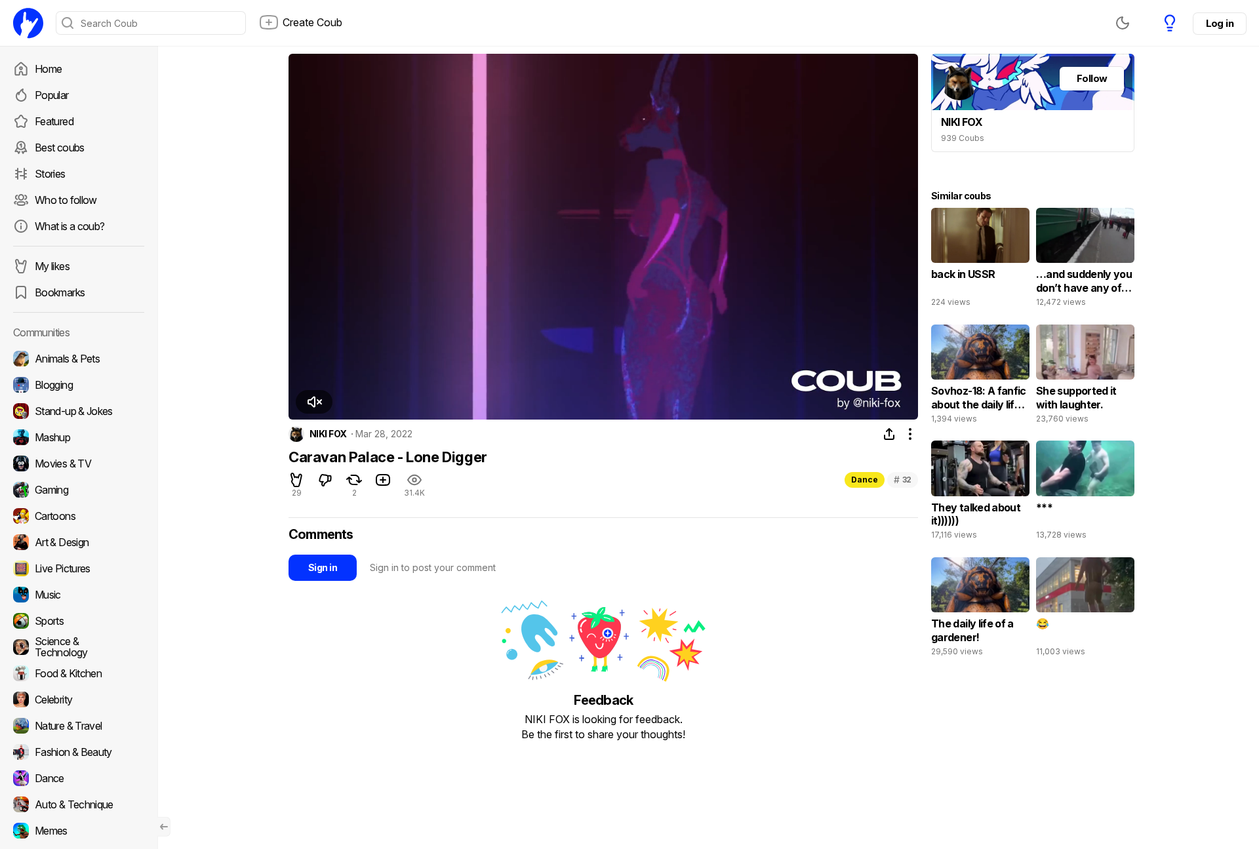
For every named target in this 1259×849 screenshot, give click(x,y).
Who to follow (66, 200)
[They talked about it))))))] (980, 493)
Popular (52, 95)
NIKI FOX (328, 434)
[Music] (78, 595)
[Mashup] (78, 437)
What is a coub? (69, 226)
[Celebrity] (78, 699)
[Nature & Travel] (78, 726)
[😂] (1085, 609)
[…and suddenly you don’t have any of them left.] (1085, 260)
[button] (314, 402)
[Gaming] (78, 490)
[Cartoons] (78, 516)
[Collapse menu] (164, 827)
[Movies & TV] (78, 463)
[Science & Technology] (78, 647)
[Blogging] (78, 385)
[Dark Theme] (1122, 22)
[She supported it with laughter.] (1085, 377)
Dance (864, 479)
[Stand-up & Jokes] (78, 411)
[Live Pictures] (78, 568)
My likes (52, 266)
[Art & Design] (78, 542)
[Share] (889, 434)
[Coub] (28, 23)
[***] (1085, 493)
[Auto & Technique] (78, 804)
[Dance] (78, 778)
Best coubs (60, 147)
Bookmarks (60, 292)
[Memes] (78, 831)
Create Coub (312, 22)
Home (48, 68)
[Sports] (78, 621)
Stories (50, 173)
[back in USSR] (980, 260)
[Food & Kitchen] (78, 673)
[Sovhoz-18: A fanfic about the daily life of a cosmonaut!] (980, 377)
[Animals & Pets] (78, 359)
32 (902, 479)
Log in (1219, 23)
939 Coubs (962, 138)
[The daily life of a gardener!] (980, 609)
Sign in (322, 567)
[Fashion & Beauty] (78, 752)
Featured (54, 121)
